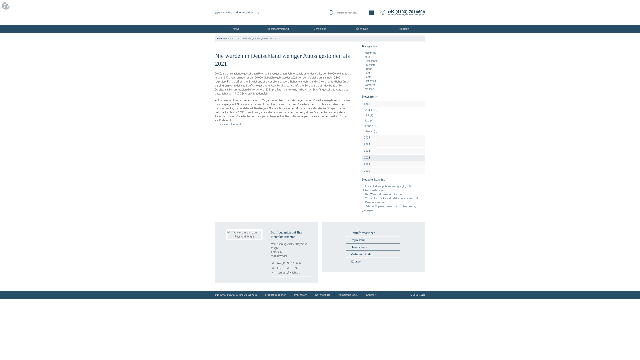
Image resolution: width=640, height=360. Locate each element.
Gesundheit (371, 60)
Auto (367, 56)
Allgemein (370, 52)
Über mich (362, 28)
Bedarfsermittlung (278, 28)
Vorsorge (370, 84)
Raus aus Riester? (375, 202)
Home (219, 38)
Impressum (358, 240)
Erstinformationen (362, 232)
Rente (367, 76)
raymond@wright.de (288, 272)
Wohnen (369, 88)
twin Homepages (417, 295)
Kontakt (404, 28)
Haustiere (370, 64)
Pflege (368, 68)
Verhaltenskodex (361, 254)
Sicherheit (370, 80)
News (236, 28)
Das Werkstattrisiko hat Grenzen (383, 194)
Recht (367, 72)
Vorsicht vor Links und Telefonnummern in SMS (392, 198)
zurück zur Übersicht (229, 124)
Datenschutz (358, 247)
